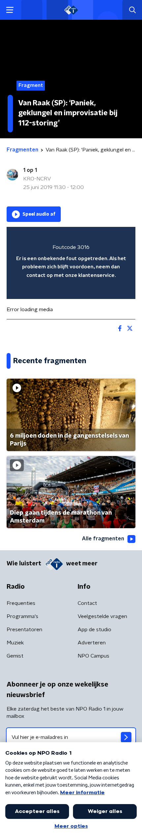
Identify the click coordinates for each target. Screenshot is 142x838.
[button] (9, 10)
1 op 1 (30, 170)
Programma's (22, 616)
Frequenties (21, 603)
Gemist (15, 656)
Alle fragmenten (103, 538)
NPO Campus (93, 656)
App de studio (94, 629)
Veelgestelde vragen (102, 616)
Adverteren (92, 642)
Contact (87, 603)
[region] (71, 263)
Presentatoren (24, 629)
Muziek (15, 642)
